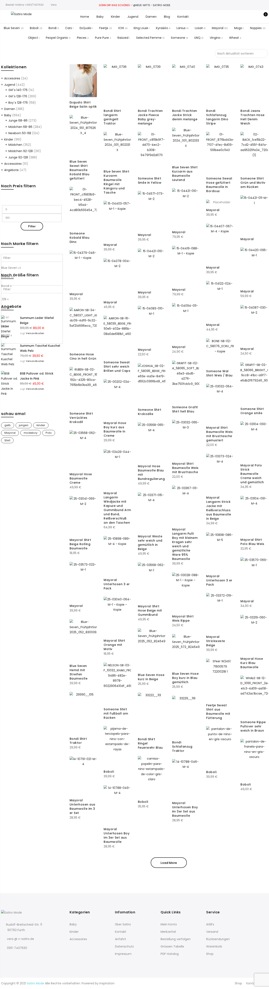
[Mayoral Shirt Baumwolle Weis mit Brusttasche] (186, 439)
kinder (41, 425)
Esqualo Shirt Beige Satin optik (83, 104)
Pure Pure (102, 38)
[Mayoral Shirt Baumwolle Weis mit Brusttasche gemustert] (220, 403)
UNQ (197, 38)
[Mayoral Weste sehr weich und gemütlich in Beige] (151, 511)
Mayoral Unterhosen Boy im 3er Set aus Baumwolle (185, 809)
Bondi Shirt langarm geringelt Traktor (112, 117)
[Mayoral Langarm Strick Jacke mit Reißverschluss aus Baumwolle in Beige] (220, 473)
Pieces (81, 38)
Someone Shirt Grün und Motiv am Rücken (252, 182)
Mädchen (15, 145)
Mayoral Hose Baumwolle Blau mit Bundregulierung (151, 472)
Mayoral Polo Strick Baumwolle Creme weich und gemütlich (252, 473)
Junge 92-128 (18, 157)
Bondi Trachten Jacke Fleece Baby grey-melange (150, 117)
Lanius (181, 28)
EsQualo (85, 28)
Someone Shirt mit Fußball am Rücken (116, 713)
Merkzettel (168, 932)
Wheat (234, 38)
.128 (4, 299)
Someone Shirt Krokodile (149, 412)
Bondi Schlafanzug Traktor (182, 746)
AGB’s (210, 924)
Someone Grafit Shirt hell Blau (185, 409)
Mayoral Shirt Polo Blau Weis (252, 542)
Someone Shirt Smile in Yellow (150, 180)
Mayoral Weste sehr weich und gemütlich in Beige (150, 542)
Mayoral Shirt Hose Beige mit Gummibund (150, 610)
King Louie (141, 28)
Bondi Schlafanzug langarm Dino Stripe (217, 117)
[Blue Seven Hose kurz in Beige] (151, 649)
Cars (68, 28)
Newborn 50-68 (19, 133)
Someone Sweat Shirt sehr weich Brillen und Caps (117, 366)
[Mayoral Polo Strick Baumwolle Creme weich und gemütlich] (254, 441)
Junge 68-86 (18, 120)
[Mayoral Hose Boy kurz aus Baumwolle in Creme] (117, 398)
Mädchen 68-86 (20, 127)
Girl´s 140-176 (18, 90)
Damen (151, 17)
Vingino (215, 38)
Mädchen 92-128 (20, 151)
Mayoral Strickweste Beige (215, 641)
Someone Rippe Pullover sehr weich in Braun (253, 726)
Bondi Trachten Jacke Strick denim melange (185, 115)
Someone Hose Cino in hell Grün (83, 356)
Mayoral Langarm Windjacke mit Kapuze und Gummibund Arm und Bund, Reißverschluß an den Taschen (117, 508)
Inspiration (107, 983)
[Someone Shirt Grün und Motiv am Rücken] (254, 152)
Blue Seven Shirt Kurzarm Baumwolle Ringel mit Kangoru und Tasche (116, 182)
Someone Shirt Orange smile (252, 411)
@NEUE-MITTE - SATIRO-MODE (151, 5)
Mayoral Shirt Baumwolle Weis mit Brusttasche (185, 468)
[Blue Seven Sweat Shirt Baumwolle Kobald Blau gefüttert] (83, 135)
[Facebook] (5, 957)
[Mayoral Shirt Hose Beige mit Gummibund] (151, 581)
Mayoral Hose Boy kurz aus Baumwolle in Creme (115, 429)
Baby (100, 17)
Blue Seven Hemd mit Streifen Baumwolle (79, 672)
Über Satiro (123, 924)
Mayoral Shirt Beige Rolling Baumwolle (80, 544)
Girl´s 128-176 (17, 96)
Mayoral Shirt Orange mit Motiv (114, 644)
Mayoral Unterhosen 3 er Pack (219, 580)
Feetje (103, 28)
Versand (212, 932)
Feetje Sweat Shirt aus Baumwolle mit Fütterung (218, 711)
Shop (210, 954)
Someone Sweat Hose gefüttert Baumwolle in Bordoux (219, 184)
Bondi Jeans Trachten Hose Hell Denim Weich (252, 117)
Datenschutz (124, 946)
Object (33, 38)
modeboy (30, 433)
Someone (178, 38)
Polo (49, 433)
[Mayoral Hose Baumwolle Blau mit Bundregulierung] (151, 441)
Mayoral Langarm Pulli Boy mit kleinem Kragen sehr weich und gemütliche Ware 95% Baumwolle (185, 544)
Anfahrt (120, 939)
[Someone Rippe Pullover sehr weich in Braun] (254, 696)
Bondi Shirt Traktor (78, 741)
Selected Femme (149, 38)
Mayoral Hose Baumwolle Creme (81, 478)
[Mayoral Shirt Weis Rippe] (186, 592)
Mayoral (217, 28)
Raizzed (122, 38)
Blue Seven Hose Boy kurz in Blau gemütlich (185, 678)
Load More (169, 863)
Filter (32, 226)
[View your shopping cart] (263, 16)
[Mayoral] (186, 207)
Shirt (7, 440)
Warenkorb (214, 946)
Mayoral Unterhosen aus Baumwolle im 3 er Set (82, 806)
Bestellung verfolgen (176, 939)
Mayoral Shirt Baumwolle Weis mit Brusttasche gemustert (219, 434)
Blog (167, 17)
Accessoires (13, 164)
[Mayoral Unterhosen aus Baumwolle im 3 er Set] (83, 775)
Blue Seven (12, 28)
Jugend (132, 17)
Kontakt (183, 17)
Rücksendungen (218, 939)
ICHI (121, 28)
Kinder (115, 17)
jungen (23, 425)
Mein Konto (169, 924)
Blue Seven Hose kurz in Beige (151, 677)
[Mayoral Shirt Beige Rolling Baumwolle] (83, 515)
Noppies (256, 28)
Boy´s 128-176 (18, 102)
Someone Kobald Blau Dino (80, 237)
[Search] (243, 16)
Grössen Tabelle (172, 946)
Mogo (238, 28)
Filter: (7, 258)
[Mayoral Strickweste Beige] (220, 612)
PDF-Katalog (170, 954)
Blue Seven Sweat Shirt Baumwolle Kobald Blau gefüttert (80, 170)
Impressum (123, 954)
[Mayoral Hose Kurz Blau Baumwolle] (254, 634)
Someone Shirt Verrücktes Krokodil (81, 417)
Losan (199, 28)
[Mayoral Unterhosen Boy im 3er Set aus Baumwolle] (186, 778)
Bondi (53, 28)
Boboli (34, 28)
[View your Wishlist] (256, 16)
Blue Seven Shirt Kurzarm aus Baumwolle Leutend (185, 173)
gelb (7, 425)
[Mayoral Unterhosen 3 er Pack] (220, 551)
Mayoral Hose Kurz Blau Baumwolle (251, 663)
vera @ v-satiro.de (20, 939)
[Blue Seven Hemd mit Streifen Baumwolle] (83, 640)
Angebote (11, 170)
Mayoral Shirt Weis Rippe (183, 618)
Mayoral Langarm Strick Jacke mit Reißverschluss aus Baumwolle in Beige (218, 508)
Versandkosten (35, 333)
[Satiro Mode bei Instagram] (13, 957)
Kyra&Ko (162, 28)
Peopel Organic (57, 38)
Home (84, 17)
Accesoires (12, 78)
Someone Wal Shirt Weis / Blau (219, 373)
